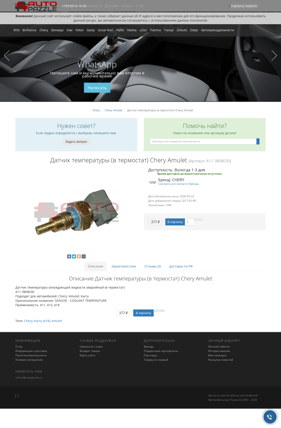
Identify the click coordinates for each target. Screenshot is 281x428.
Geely (91, 30)
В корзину (175, 222)
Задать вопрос (76, 141)
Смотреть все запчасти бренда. (178, 183)
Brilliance (29, 30)
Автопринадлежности (217, 30)
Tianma (155, 30)
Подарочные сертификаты (161, 351)
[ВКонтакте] (69, 256)
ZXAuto (182, 30)
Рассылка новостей (220, 360)
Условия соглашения (29, 360)
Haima (132, 30)
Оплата (127, 6)
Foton (80, 30)
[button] (243, 6)
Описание (95, 266)
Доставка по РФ (181, 266)
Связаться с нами (91, 346)
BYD (17, 30)
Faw (69, 30)
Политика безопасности (31, 355)
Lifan (143, 30)
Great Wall (105, 30)
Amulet (57, 321)
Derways (57, 30)
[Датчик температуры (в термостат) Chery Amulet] (76, 212)
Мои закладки (217, 355)
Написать (97, 88)
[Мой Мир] (84, 256)
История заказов (219, 351)
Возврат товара (90, 351)
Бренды (149, 346)
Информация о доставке (31, 351)
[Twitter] (74, 256)
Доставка (112, 6)
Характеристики (124, 266)
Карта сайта (87, 355)
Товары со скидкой (156, 360)
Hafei (120, 30)
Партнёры (150, 355)
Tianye (169, 30)
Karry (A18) (42, 321)
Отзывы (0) (152, 266)
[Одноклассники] (79, 256)
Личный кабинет (219, 346)
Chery (44, 30)
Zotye (194, 30)
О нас (140, 6)
